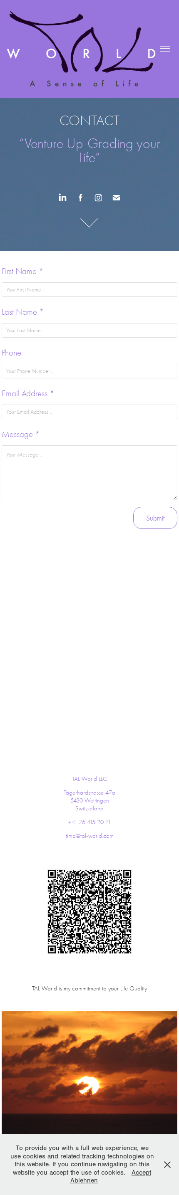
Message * (21, 434)
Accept (141, 1172)
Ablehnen (84, 1180)
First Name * (23, 271)
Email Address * (28, 393)
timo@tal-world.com (90, 835)
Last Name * (23, 312)
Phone (11, 353)
